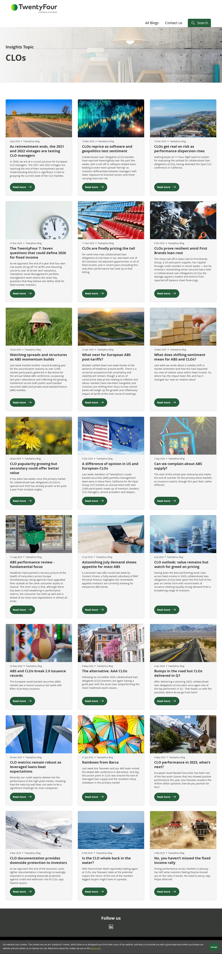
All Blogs (152, 22)
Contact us (173, 22)
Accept (214, 947)
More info (96, 948)
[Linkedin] (111, 926)
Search (202, 22)
